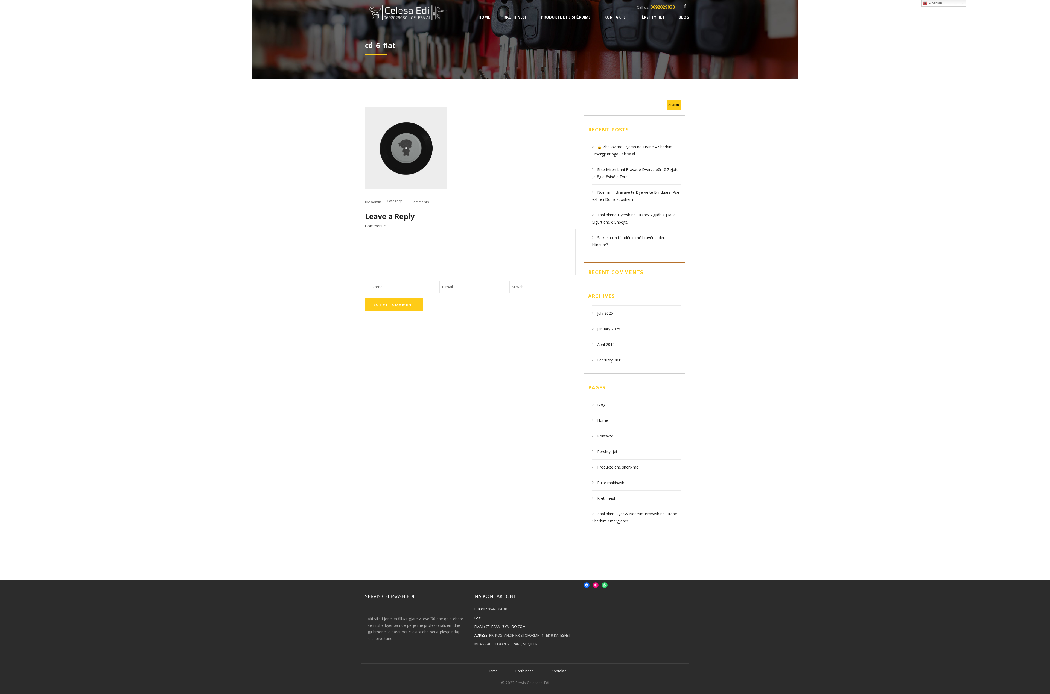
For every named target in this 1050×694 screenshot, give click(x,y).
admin (376, 201)
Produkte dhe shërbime (566, 17)
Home (484, 17)
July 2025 (605, 313)
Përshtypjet (652, 17)
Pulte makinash (610, 482)
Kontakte (615, 17)
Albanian (935, 3)
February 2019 (610, 360)
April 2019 (606, 344)
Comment (375, 225)
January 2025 (608, 328)
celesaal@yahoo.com (506, 626)
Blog (684, 17)
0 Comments (419, 201)
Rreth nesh (515, 17)
